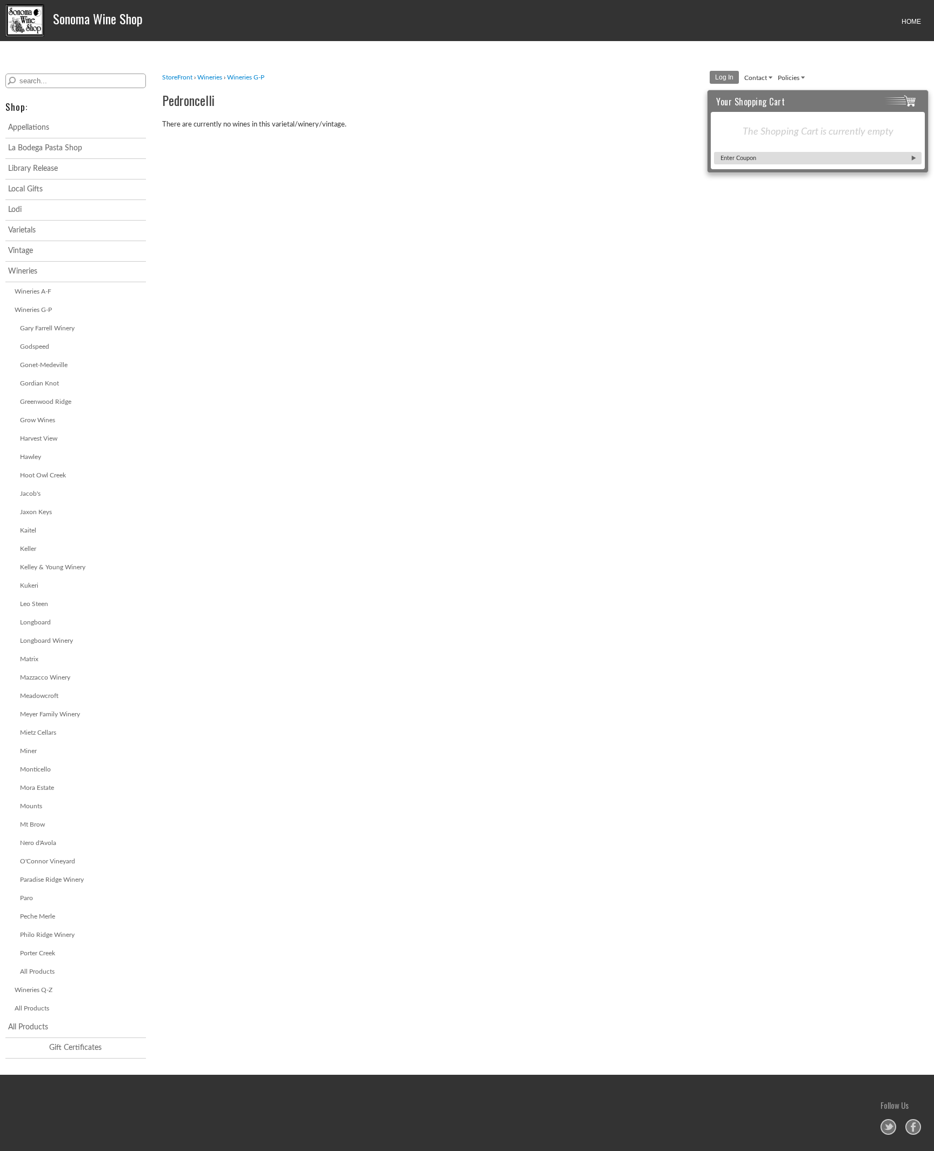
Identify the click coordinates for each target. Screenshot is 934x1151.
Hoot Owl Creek (43, 475)
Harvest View (38, 438)
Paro (26, 898)
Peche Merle (37, 916)
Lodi (15, 210)
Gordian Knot (39, 383)
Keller (28, 548)
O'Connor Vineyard (47, 861)
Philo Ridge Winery (47, 935)
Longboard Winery (46, 640)
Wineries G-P (33, 310)
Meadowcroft (39, 696)
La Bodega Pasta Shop (45, 148)
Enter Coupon (738, 158)
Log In (724, 77)
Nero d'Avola (38, 843)
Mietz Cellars (38, 732)
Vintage (20, 251)
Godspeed (34, 346)
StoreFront (177, 77)
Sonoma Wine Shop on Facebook (913, 1127)
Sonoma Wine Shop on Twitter (888, 1127)
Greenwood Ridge (45, 401)
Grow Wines (37, 420)
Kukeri (29, 585)
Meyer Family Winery (50, 714)
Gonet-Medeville (44, 365)
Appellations (28, 127)
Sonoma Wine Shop (96, 18)
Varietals (22, 230)
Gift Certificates (75, 1048)
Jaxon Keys (36, 512)
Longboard (35, 622)
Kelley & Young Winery (52, 567)
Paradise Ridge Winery (52, 879)
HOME (911, 21)
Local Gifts (25, 189)
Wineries (22, 271)
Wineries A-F (33, 291)
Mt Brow (32, 824)
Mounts (31, 806)
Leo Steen (34, 604)
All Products (37, 971)
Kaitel (28, 530)
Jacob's (30, 493)
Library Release (33, 168)
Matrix (29, 659)
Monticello (35, 769)
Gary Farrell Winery (47, 328)
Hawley (30, 457)
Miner (28, 751)
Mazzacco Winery (45, 677)
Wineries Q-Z (33, 990)
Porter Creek (37, 953)
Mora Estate (37, 787)
